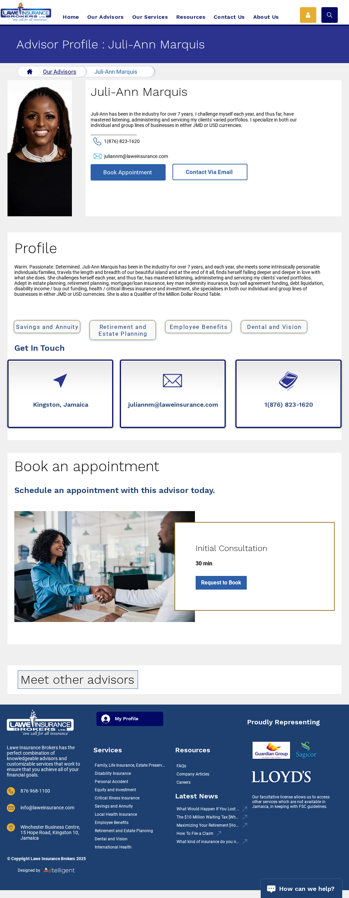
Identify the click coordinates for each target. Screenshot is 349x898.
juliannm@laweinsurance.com (136, 156)
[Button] (29, 72)
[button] (329, 15)
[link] (255, 548)
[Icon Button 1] (308, 15)
